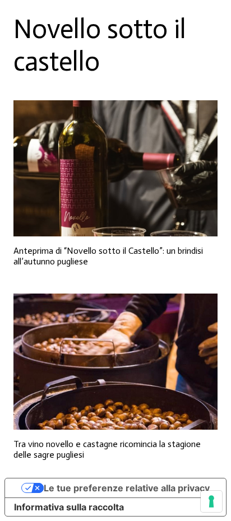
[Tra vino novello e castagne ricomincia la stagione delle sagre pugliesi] (115, 362)
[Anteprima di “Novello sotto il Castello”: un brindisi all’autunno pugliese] (115, 168)
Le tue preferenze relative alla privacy (127, 488)
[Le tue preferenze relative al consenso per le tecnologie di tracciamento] (211, 501)
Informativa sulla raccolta (69, 507)
